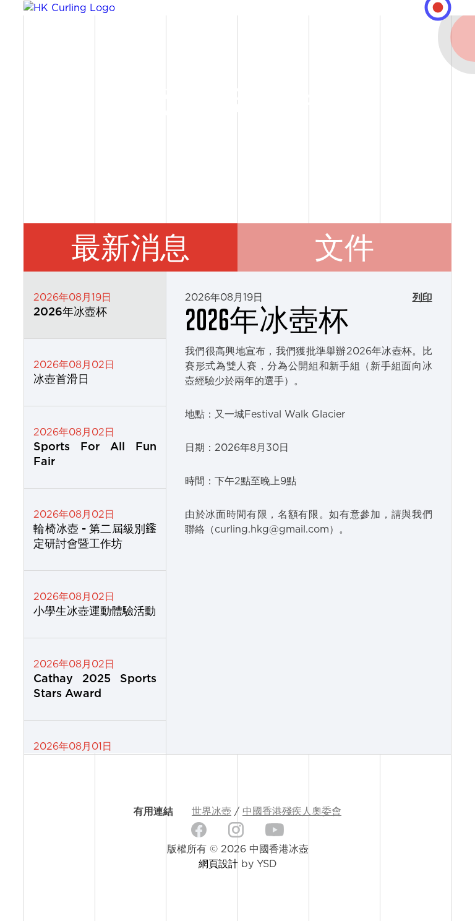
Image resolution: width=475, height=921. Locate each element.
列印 (422, 297)
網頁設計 (218, 864)
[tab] (131, 247)
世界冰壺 (211, 811)
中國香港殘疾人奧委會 (291, 811)
